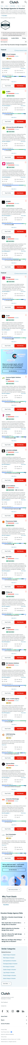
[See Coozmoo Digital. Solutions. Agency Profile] (3, 378)
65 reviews (16, 416)
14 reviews (16, 594)
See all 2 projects (6, 68)
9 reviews (16, 279)
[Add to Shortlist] (25, 53)
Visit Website (20, 85)
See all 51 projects (6, 535)
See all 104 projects (6, 215)
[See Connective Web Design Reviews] (11, 800)
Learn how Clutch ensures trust (14, 35)
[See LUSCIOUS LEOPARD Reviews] (11, 452)
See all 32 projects (6, 570)
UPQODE (8, 201)
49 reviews (16, 93)
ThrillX (8, 315)
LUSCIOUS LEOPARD (11, 450)
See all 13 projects (6, 141)
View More (5, 983)
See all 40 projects (6, 177)
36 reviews (16, 629)
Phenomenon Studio (11, 521)
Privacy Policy (4, 1029)
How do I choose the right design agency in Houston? (12, 935)
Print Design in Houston (8, 966)
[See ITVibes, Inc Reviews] (11, 594)
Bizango (8, 277)
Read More (6, 904)
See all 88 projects (6, 251)
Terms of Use (3, 1036)
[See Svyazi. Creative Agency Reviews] (11, 700)
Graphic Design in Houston (9, 969)
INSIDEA (8, 414)
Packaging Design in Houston (10, 963)
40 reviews (16, 165)
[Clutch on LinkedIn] (23, 1011)
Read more (4, 744)
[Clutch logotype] (14, 2)
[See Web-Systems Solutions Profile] (3, 663)
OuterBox (8, 237)
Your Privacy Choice (5, 1032)
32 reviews (16, 558)
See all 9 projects (6, 291)
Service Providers (5, 1023)
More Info (14, 81)
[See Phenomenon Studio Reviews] (11, 523)
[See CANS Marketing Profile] (3, 734)
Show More (23, 68)
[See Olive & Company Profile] (3, 55)
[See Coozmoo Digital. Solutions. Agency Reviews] (11, 381)
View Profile (8, 85)
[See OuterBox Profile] (3, 237)
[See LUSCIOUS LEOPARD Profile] (3, 451)
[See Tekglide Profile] (3, 628)
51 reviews (16, 523)
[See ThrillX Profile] (3, 316)
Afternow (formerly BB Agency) (14, 127)
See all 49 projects (6, 105)
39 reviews (16, 317)
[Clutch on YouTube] (18, 1011)
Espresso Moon (10, 763)
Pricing (24, 38)
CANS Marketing (10, 734)
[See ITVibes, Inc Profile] (3, 593)
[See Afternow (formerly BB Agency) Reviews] (11, 129)
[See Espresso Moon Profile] (3, 764)
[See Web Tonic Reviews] (11, 558)
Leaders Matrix (15, 38)
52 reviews (16, 487)
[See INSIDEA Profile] (3, 415)
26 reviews (16, 700)
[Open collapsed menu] (2, 2)
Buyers (2, 1020)
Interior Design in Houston (9, 978)
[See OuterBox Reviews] (11, 238)
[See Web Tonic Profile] (3, 557)
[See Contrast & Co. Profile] (3, 163)
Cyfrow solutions (10, 485)
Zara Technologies (11, 834)
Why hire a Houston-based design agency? (12, 918)
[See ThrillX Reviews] (11, 317)
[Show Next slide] (25, 77)
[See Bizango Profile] (3, 278)
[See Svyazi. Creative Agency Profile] (3, 699)
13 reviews (16, 129)
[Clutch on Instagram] (12, 1011)
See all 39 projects (6, 329)
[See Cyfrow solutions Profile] (3, 486)
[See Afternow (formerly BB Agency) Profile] (3, 128)
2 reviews (16, 56)
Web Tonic (8, 556)
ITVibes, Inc (9, 592)
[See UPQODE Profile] (3, 202)
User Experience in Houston (9, 960)
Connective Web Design (12, 799)
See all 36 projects (6, 641)
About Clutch (4, 1016)
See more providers (13, 889)
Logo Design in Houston (9, 972)
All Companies (4, 38)
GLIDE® (8, 91)
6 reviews (16, 765)
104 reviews (16, 203)
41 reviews (16, 381)
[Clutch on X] (7, 1011)
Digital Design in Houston (9, 954)
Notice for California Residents (7, 1034)
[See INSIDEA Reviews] (11, 416)
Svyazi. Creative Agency (12, 698)
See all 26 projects (6, 712)
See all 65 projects (6, 428)
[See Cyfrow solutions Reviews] (11, 487)
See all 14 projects (6, 606)
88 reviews (16, 238)
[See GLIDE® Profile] (3, 92)
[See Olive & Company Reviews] (11, 56)
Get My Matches (13, 371)
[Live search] (25, 2)
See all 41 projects (6, 393)
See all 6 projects (5, 777)
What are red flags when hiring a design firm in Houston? (12, 940)
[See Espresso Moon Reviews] (11, 765)
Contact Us (3, 1006)
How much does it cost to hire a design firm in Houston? (11, 923)
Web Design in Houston (8, 957)
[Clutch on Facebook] (2, 1011)
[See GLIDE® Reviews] (11, 93)
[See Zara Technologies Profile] (3, 835)
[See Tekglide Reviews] (11, 629)
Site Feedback (4, 1002)
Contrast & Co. (10, 163)
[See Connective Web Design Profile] (3, 799)
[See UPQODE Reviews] (11, 203)
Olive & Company (11, 54)
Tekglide (8, 627)
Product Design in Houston (9, 975)
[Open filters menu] (26, 41)
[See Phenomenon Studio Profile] (3, 522)
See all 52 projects (6, 499)
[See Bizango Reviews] (11, 279)
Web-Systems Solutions (12, 663)
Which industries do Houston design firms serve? (10, 929)
